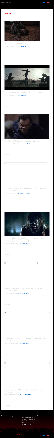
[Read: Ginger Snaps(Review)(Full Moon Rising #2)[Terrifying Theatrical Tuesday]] (21, 274)
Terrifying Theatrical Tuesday (11, 193)
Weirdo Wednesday (9, 46)
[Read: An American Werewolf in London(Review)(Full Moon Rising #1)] (27, 324)
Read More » (7, 57)
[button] (27, 2)
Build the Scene (20, 434)
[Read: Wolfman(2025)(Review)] (22, 31)
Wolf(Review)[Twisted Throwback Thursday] (22, 141)
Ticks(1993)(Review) (27, 424)
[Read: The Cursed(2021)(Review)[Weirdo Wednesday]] (27, 77)
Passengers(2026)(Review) (28, 419)
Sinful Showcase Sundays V (28, 417)
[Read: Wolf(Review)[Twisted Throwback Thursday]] (26, 126)
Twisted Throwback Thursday (11, 143)
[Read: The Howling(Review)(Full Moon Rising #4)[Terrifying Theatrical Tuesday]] (25, 174)
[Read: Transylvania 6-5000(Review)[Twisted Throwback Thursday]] (27, 374)
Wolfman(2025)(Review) (14, 43)
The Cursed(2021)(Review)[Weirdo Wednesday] (23, 93)
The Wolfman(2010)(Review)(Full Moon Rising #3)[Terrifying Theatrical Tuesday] (24, 240)
